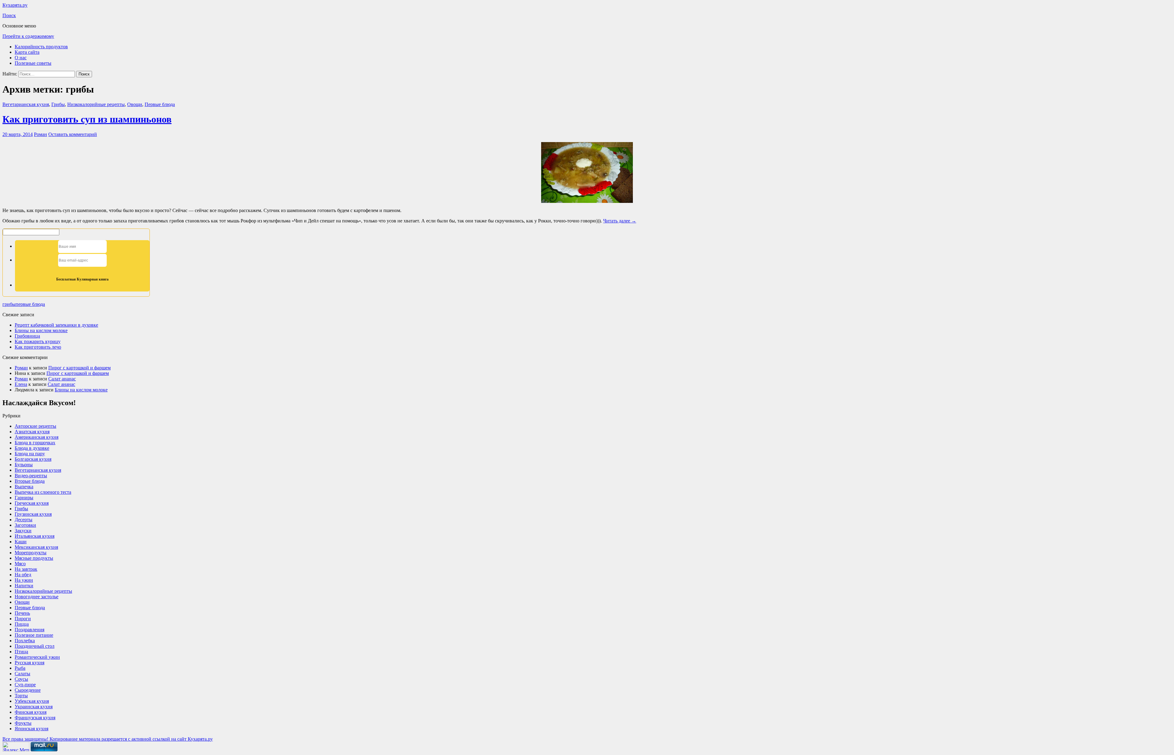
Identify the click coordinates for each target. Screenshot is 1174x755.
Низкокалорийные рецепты (96, 104)
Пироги (23, 618)
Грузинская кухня (33, 514)
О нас (21, 57)
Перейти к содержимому (28, 36)
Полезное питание (34, 635)
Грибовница (27, 336)
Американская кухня (36, 437)
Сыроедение (28, 690)
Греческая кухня (32, 503)
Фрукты (23, 723)
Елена (21, 384)
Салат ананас (62, 378)
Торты (21, 695)
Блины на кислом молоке (41, 330)
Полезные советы (33, 63)
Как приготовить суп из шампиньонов (87, 119)
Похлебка (25, 640)
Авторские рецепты (35, 426)
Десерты (23, 519)
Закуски (23, 530)
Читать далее (619, 220)
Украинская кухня (34, 706)
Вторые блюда (30, 481)
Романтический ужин (37, 657)
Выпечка (24, 486)
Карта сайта (27, 52)
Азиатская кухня (32, 431)
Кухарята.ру (15, 5)
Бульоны (24, 464)
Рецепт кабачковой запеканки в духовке (56, 325)
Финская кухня (30, 712)
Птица (21, 651)
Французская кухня (35, 717)
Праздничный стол (34, 646)
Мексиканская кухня (36, 547)
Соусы (21, 679)
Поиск (9, 15)
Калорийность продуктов (41, 46)
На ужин (24, 580)
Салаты (22, 673)
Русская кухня (29, 662)
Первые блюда (160, 104)
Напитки (24, 585)
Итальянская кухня (34, 536)
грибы (9, 304)
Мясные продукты (34, 558)
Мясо (20, 563)
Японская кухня (31, 728)
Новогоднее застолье (36, 596)
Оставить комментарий (72, 134)
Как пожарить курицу (38, 341)
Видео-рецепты (31, 475)
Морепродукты (30, 552)
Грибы (58, 104)
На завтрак (26, 569)
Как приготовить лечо (38, 347)
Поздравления (29, 629)
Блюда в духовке (32, 448)
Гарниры (24, 497)
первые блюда (30, 304)
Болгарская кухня (33, 459)
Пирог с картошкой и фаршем (79, 367)
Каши (21, 541)
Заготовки (25, 525)
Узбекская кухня (32, 701)
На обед (23, 574)
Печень (22, 613)
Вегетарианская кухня (25, 104)
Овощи (134, 104)
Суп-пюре (25, 684)
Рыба (20, 668)
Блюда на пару (30, 453)
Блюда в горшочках (35, 442)
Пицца (22, 624)
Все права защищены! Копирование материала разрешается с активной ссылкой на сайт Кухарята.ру (107, 739)
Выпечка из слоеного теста (43, 492)
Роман (40, 134)
